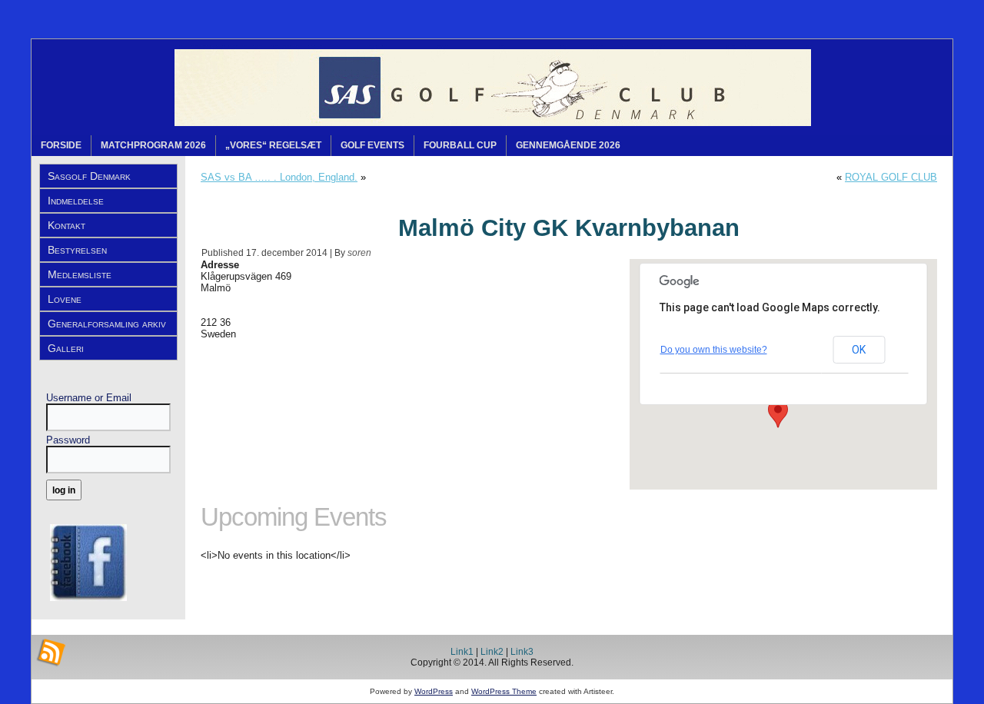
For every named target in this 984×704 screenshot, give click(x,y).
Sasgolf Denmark (89, 176)
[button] (778, 413)
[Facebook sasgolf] (88, 603)
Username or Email (88, 397)
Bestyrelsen (77, 250)
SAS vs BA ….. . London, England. (279, 177)
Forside (61, 145)
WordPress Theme (504, 691)
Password (68, 440)
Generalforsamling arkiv (107, 323)
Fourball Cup (460, 145)
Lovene (64, 299)
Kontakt (66, 225)
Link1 (462, 651)
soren (359, 252)
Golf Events (372, 145)
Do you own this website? (713, 349)
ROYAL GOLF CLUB (891, 177)
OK (859, 350)
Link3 (522, 651)
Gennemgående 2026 (568, 145)
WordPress (433, 691)
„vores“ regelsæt (273, 145)
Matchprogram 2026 (153, 145)
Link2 (492, 651)
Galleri (66, 348)
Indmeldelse (76, 200)
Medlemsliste (79, 274)
